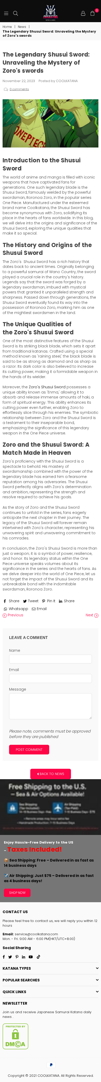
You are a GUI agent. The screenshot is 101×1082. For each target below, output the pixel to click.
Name (14, 650)
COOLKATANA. (49, 1075)
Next (90, 615)
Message (17, 689)
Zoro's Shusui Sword (47, 387)
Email (14, 669)
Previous (15, 615)
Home (7, 27)
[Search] (15, 13)
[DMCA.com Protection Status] (15, 1048)
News (22, 27)
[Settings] (83, 13)
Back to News (51, 773)
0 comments (19, 89)
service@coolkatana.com (36, 934)
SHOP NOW (17, 892)
